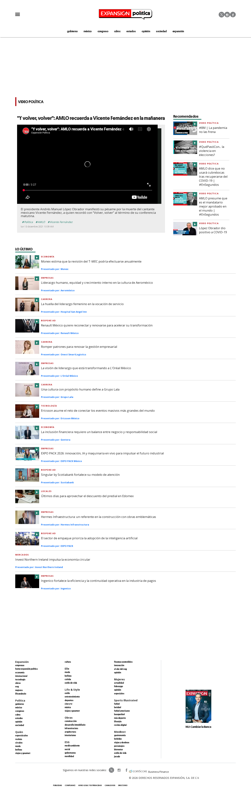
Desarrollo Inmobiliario (75, 724)
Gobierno (19, 704)
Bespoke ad (48, 320)
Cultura (68, 661)
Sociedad (161, 31)
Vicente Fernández (61, 222)
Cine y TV (68, 703)
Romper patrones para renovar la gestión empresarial (79, 347)
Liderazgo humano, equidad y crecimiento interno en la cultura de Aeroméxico (97, 283)
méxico (88, 31)
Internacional (21, 676)
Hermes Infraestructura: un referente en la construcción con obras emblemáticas (98, 517)
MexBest (120, 732)
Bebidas (118, 738)
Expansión (22, 662)
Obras (17, 683)
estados (131, 31)
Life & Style (72, 689)
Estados (19, 718)
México (18, 707)
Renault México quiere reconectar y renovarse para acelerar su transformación (97, 325)
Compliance (70, 785)
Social (67, 749)
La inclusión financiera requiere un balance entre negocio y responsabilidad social (99, 432)
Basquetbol (119, 714)
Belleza (18, 749)
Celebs (68, 679)
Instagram (227, 14)
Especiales (119, 693)
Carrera (46, 299)
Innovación (119, 665)
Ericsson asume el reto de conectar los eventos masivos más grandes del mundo (98, 411)
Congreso (19, 711)
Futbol (117, 703)
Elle (67, 668)
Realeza (18, 739)
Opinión (18, 721)
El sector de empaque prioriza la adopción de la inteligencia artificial (89, 538)
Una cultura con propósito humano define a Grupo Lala (80, 389)
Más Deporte (120, 718)
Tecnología (49, 405)
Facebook (233, 14)
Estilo (67, 693)
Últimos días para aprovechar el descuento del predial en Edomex (87, 496)
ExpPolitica (111, 770)
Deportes (69, 700)
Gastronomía (120, 735)
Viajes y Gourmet (22, 753)
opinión (146, 31)
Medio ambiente (72, 745)
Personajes (119, 746)
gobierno (72, 31)
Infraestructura (71, 728)
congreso (103, 31)
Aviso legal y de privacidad (90, 785)
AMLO (41, 222)
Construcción (71, 721)
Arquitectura (70, 731)
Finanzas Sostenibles (123, 661)
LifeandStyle (20, 693)
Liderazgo (118, 686)
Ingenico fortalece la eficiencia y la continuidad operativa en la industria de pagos (98, 581)
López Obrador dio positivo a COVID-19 (213, 230)
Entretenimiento (72, 696)
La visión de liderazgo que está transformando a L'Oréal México (86, 368)
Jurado (117, 756)
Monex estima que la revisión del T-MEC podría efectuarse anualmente (91, 261)
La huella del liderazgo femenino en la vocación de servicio (82, 304)
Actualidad (119, 682)
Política (28, 222)
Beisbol (117, 707)
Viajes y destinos (121, 742)
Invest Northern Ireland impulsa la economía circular (52, 560)
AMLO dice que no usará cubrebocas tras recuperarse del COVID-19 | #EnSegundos (213, 176)
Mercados (22, 554)
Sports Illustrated (125, 700)
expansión (178, 31)
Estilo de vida (71, 682)
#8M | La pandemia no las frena (213, 130)
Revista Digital (120, 725)
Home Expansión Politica (26, 668)
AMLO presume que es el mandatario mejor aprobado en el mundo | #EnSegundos (213, 206)
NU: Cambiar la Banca (198, 727)
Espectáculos (21, 735)
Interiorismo (70, 735)
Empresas (47, 277)
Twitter (221, 14)
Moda (18, 746)
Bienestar (118, 749)
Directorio (123, 785)
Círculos (18, 742)
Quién (19, 732)
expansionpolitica (119, 770)
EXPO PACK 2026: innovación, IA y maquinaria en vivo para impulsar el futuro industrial (102, 453)
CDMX (117, 31)
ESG (17, 686)
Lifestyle (118, 721)
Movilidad (69, 756)
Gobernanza (70, 752)
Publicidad (57, 785)
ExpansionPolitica (126, 770)
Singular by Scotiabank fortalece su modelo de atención (80, 475)
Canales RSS (110, 785)
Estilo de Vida (120, 753)
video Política (209, 123)
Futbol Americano (122, 710)
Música (68, 707)
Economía (47, 256)
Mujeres (19, 690)
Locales (46, 491)
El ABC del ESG (120, 669)
